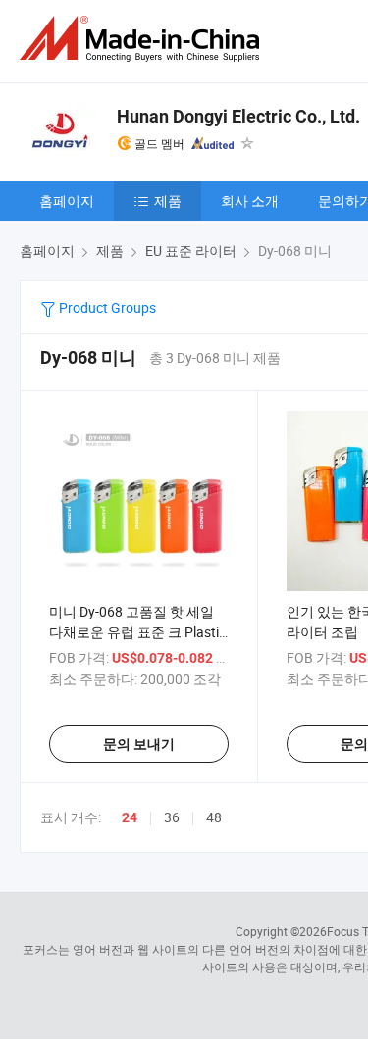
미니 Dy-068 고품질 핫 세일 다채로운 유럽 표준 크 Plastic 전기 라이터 (137, 632)
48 (214, 817)
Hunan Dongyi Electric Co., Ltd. (238, 116)
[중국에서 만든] (143, 39)
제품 (168, 200)
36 (172, 817)
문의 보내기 (139, 744)
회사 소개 (250, 200)
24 (129, 817)
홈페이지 (66, 200)
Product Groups (106, 307)
